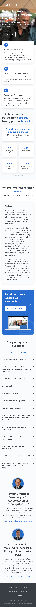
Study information (18, 352)
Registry (18, 191)
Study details (8, 34)
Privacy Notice (13, 591)
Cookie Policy (23, 591)
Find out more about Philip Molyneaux (18, 576)
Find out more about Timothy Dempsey (18, 521)
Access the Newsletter (15, 308)
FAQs (15, 587)
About (10, 587)
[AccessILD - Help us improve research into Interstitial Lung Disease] (11, 5)
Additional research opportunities (18, 196)
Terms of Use (24, 587)
